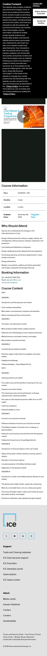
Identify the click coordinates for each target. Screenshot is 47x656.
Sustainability (9, 621)
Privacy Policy (12, 86)
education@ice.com (13, 280)
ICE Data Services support (15, 557)
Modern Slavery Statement (24, 637)
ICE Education (10, 563)
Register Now (35, 216)
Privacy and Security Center (13, 634)
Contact (7, 610)
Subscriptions (9, 574)
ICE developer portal (13, 568)
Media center (9, 599)
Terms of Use (8, 637)
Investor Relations (11, 604)
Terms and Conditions (9, 283)
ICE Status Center (11, 579)
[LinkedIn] (23, 536)
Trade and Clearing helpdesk (17, 552)
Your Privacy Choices (33, 634)
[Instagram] (31, 536)
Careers (7, 615)
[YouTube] (14, 536)
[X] (6, 536)
